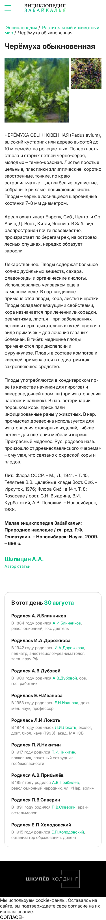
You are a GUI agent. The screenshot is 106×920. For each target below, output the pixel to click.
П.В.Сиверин (63, 807)
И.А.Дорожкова (69, 647)
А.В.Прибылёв (65, 782)
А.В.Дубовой (65, 678)
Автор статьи (17, 566)
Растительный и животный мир (52, 30)
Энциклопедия (21, 27)
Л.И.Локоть (65, 727)
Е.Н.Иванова (66, 702)
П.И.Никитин (63, 752)
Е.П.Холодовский (67, 832)
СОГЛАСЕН (12, 917)
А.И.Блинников (67, 623)
